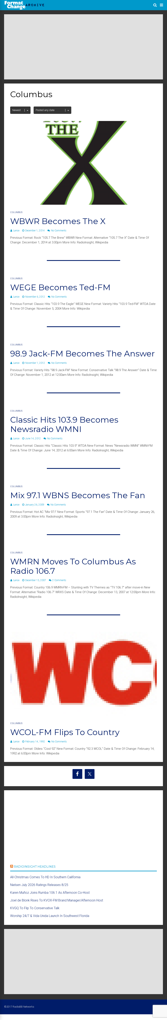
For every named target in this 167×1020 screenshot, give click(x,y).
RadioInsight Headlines (35, 866)
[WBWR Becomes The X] (83, 204)
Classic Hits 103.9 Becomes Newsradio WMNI (64, 424)
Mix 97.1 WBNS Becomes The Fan (77, 495)
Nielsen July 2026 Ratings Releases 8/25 (39, 885)
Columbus (16, 212)
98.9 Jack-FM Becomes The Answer (82, 353)
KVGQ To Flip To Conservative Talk (34, 908)
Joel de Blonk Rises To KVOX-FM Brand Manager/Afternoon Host (56, 900)
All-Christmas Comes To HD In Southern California (45, 877)
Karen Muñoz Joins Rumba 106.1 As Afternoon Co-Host (50, 893)
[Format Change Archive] (24, 9)
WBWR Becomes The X (57, 221)
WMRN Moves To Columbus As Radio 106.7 (73, 566)
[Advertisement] (83, 46)
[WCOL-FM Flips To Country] (83, 715)
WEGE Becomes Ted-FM (60, 287)
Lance (16, 230)
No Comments (58, 230)
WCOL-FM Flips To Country (65, 732)
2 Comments (59, 580)
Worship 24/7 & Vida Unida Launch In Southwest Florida (49, 916)
